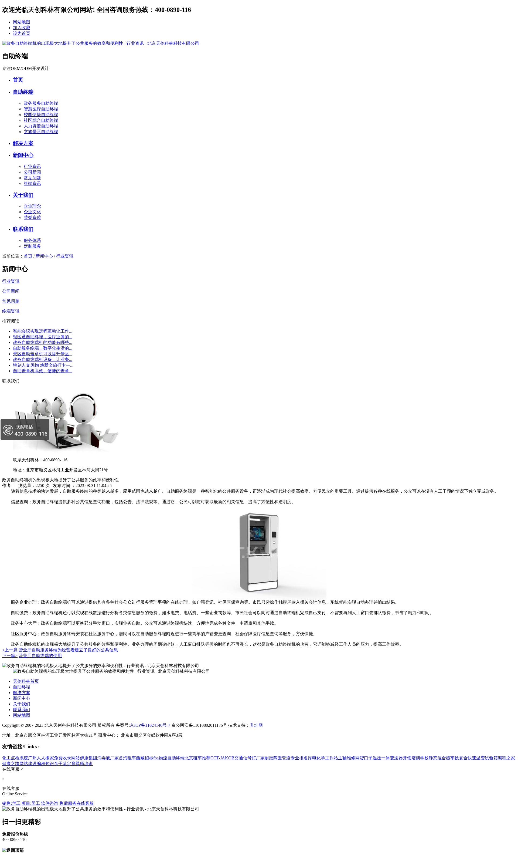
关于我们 (23, 195)
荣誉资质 (32, 217)
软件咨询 (49, 803)
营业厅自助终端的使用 (40, 655)
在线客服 (85, 803)
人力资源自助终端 (41, 126)
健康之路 (10, 763)
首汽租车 (127, 758)
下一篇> (10, 655)
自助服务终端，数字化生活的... (42, 348)
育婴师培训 (82, 763)
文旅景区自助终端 (41, 131)
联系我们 (23, 229)
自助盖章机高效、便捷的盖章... (42, 370)
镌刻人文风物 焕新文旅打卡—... (43, 365)
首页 (18, 80)
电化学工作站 (325, 758)
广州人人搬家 (41, 758)
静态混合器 (439, 758)
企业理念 (32, 206)
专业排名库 (301, 758)
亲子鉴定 (62, 763)
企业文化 (32, 211)
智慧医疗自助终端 (41, 109)
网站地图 (21, 22)
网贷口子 (364, 758)
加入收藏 (21, 27)
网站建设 (28, 763)
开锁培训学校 (416, 758)
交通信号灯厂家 (249, 758)
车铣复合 (459, 758)
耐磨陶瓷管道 (278, 758)
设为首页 (21, 33)
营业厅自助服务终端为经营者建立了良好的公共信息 (68, 650)
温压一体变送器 (388, 758)
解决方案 (23, 143)
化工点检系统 (15, 758)
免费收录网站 (67, 758)
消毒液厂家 (108, 758)
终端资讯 (32, 183)
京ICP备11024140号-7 (150, 725)
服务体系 (32, 240)
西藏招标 (144, 758)
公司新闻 (32, 172)
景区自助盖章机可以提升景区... (42, 353)
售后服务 (68, 803)
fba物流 (160, 758)
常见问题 (32, 177)
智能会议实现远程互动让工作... (42, 331)
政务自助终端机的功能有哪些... (42, 342)
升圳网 (256, 725)
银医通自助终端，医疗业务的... (42, 336)
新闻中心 (23, 155)
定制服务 (32, 246)
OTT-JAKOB (222, 758)
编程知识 (45, 763)
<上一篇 (10, 650)
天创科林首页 (26, 681)
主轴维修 (346, 758)
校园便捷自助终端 (41, 114)
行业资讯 (32, 166)
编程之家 (506, 758)
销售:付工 (11, 803)
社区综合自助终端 (41, 120)
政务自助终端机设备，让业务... (42, 359)
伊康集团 (88, 758)
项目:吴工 (31, 803)
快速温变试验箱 (483, 758)
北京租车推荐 (197, 758)
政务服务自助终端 (41, 103)
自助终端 (23, 92)
